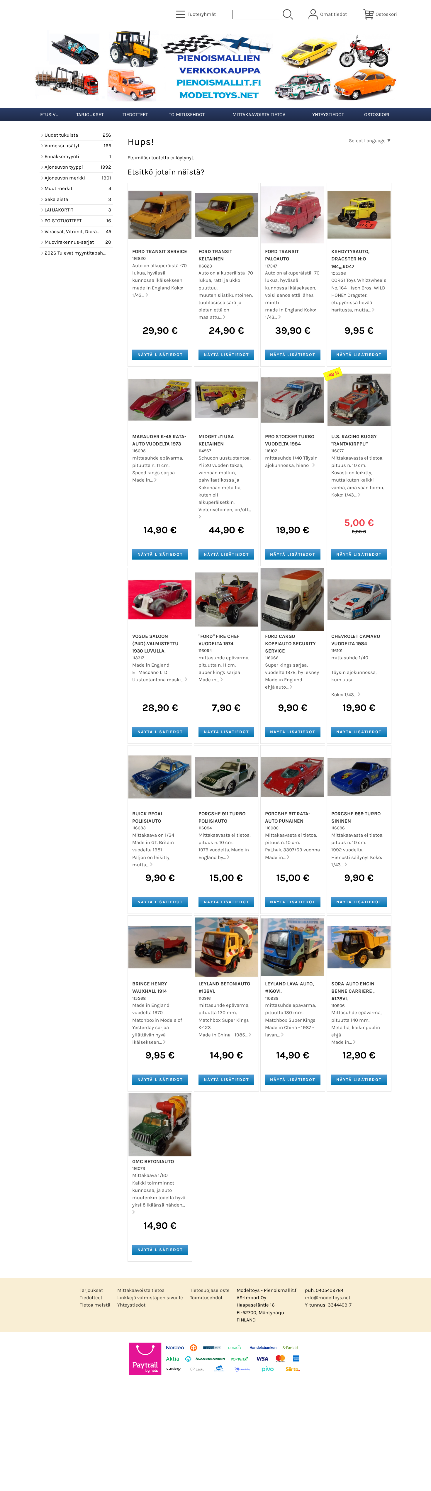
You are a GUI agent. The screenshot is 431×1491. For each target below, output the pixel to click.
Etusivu (49, 114)
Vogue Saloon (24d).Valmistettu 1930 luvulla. (155, 643)
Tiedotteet (135, 114)
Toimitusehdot (187, 114)
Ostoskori (376, 114)
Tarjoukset (89, 114)
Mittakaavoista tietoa (259, 114)
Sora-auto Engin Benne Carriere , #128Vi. (352, 991)
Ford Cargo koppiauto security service (290, 643)
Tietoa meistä (95, 1305)
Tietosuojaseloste (210, 1290)
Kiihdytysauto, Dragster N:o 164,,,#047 (350, 259)
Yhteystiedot (328, 114)
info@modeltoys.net (327, 1297)
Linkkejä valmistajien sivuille (150, 1297)
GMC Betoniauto (153, 1161)
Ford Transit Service (159, 251)
